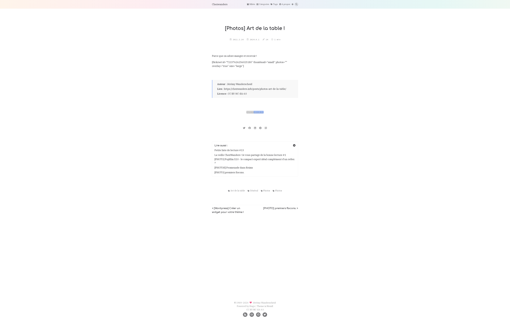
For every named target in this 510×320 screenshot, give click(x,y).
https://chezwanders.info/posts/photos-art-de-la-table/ (255, 88)
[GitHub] (258, 314)
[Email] (252, 314)
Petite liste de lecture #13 (229, 150)
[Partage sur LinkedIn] (255, 127)
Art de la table (237, 190)
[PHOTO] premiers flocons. (229, 172)
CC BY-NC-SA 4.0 (237, 93)
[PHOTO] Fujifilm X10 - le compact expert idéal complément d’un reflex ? (254, 161)
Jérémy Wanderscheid (239, 84)
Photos (266, 190)
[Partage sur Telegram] (260, 127)
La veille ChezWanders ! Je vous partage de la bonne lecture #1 (250, 155)
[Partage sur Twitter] (244, 127)
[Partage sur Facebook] (249, 127)
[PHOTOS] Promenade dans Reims (233, 167)
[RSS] (245, 314)
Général (254, 190)
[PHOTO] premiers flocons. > (280, 208)
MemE (270, 306)
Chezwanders (220, 4)
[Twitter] (265, 314)
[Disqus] (255, 250)
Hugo (252, 306)
